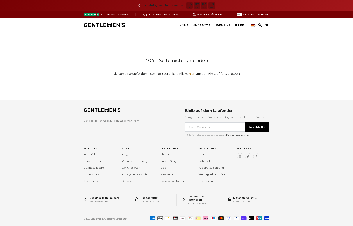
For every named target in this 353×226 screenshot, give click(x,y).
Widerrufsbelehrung (211, 167)
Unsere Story (168, 161)
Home (184, 25)
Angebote (201, 25)
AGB (201, 154)
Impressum (206, 180)
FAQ (125, 154)
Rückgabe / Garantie (134, 174)
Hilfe (239, 25)
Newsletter (167, 174)
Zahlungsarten (131, 167)
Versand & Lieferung (134, 161)
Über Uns (223, 25)
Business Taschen (95, 167)
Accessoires (91, 174)
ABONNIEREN (257, 127)
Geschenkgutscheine (173, 180)
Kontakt (127, 180)
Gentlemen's (97, 219)
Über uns (166, 154)
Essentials (90, 154)
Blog (163, 167)
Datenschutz (207, 161)
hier (192, 73)
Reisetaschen (92, 161)
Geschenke (91, 180)
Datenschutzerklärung (237, 135)
